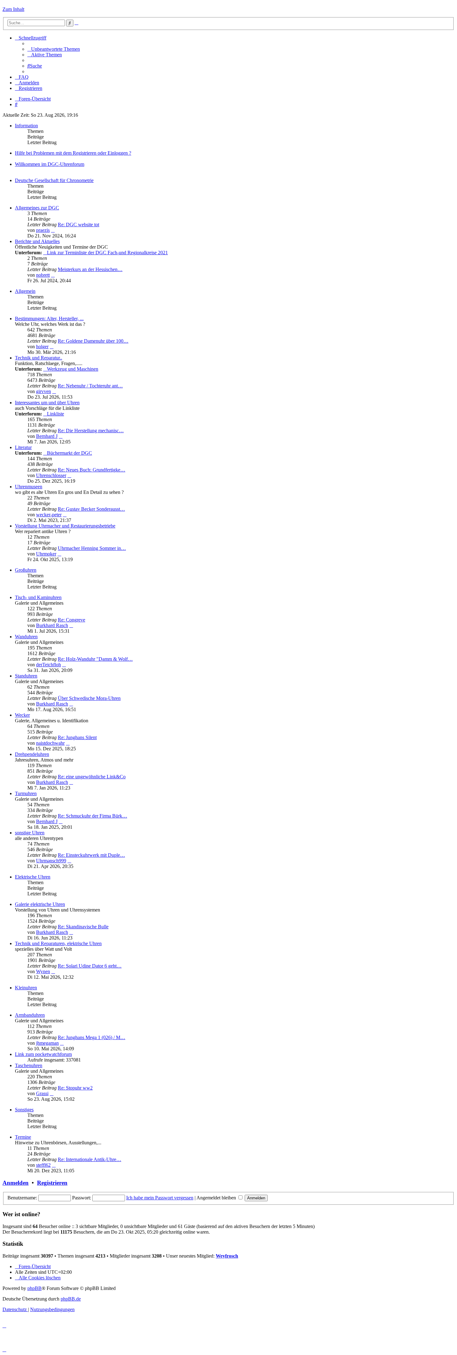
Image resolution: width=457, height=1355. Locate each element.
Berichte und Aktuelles (37, 241)
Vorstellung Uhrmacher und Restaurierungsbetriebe (65, 525)
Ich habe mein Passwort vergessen (159, 1197)
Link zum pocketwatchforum (43, 1054)
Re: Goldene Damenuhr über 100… (93, 341)
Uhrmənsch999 (51, 860)
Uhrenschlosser (51, 475)
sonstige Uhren (29, 832)
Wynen (43, 971)
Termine (23, 1137)
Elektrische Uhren (32, 876)
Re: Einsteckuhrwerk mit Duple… (91, 855)
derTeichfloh (48, 664)
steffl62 (43, 1165)
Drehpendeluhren (32, 754)
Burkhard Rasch (52, 625)
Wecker (22, 715)
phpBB (34, 1288)
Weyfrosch (227, 1256)
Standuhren (26, 675)
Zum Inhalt (13, 9)
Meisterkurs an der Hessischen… (90, 269)
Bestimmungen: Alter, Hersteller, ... (49, 318)
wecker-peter (49, 514)
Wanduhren (26, 636)
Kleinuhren (26, 987)
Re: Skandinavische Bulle (83, 926)
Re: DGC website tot (78, 224)
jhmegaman (47, 1043)
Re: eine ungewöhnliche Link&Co (92, 776)
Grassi (42, 1093)
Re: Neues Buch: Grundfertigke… (91, 469)
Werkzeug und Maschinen (72, 369)
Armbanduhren (30, 1015)
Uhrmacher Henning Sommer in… (92, 548)
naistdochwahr (50, 743)
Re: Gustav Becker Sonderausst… (91, 509)
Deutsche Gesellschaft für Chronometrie (54, 180)
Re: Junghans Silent (77, 737)
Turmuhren (26, 793)
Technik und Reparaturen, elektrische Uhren (58, 943)
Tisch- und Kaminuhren (38, 597)
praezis (43, 230)
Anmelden (15, 1182)
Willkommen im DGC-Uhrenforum (49, 164)
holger (42, 346)
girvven (43, 391)
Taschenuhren (28, 1065)
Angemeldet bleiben (216, 1197)
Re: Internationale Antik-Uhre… (89, 1159)
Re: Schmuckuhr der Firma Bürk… (92, 815)
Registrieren (52, 1182)
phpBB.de (71, 1298)
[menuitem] (53, 49)
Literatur (23, 447)
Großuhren (25, 570)
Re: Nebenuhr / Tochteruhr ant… (90, 385)
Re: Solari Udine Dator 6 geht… (90, 965)
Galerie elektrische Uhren (40, 904)
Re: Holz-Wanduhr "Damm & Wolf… (95, 659)
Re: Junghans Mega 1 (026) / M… (91, 1037)
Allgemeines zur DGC (37, 207)
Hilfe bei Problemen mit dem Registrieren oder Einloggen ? (73, 153)
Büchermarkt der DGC (69, 453)
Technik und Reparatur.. (38, 357)
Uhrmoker (46, 553)
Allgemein (25, 291)
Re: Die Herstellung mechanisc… (91, 430)
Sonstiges (24, 1109)
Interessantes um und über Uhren (47, 402)
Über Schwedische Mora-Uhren (89, 698)
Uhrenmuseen (28, 486)
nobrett (43, 275)
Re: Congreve (71, 619)
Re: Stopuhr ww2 (75, 1087)
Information (26, 125)
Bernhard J (47, 436)
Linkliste (55, 413)
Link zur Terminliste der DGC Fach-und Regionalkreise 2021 (107, 252)
